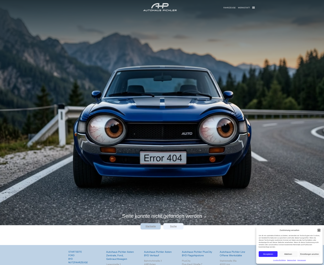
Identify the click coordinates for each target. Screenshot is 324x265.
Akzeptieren (268, 254)
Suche (173, 226)
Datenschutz (291, 260)
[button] (319, 230)
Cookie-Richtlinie (279, 260)
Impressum (301, 260)
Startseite (151, 226)
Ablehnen (288, 254)
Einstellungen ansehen (309, 254)
